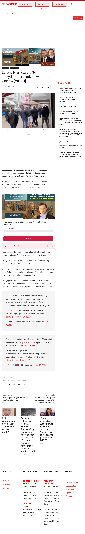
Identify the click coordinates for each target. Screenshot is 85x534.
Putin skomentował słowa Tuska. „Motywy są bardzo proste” (8, 425)
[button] (72, 4)
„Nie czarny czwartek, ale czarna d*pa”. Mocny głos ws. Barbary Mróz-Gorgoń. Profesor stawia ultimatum (70, 154)
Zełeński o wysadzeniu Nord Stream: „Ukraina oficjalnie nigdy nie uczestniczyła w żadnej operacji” (70, 90)
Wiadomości (15, 14)
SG (14, 87)
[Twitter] (42, 87)
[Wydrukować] (19, 384)
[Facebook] (37, 87)
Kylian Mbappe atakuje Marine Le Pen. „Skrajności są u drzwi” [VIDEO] (13, 400)
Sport (22, 14)
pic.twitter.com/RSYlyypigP (18, 360)
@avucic (25, 342)
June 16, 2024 (40, 365)
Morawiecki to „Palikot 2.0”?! (67, 106)
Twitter (7, 484)
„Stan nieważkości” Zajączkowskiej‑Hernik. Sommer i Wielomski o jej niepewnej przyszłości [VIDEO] (47, 429)
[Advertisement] (28, 31)
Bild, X (11, 377)
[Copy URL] (24, 384)
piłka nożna (25, 380)
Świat (16, 67)
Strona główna (6, 14)
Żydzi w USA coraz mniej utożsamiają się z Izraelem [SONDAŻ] (67, 99)
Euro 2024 (10, 380)
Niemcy (18, 380)
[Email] (47, 87)
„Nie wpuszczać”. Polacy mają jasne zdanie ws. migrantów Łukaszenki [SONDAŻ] (44, 400)
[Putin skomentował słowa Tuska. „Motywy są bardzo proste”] (9, 412)
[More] (52, 87)
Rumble (7, 488)
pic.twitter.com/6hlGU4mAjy (18, 317)
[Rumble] (3, 488)
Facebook (8, 481)
